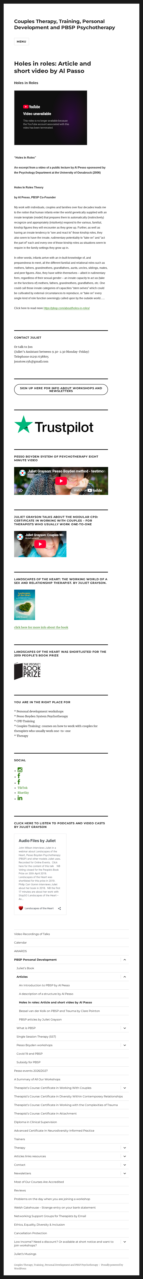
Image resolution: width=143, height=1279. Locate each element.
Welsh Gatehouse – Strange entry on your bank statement (55, 1207)
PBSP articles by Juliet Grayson (40, 1019)
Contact (19, 1164)
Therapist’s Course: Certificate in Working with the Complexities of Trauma (66, 1105)
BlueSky (23, 792)
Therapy (19, 1147)
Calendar (20, 942)
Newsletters (22, 1173)
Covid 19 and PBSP (30, 1053)
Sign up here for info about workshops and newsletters (61, 390)
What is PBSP (26, 1028)
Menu (21, 41)
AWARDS (20, 951)
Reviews (20, 1190)
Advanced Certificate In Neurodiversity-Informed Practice (54, 1130)
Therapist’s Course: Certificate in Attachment (45, 1113)
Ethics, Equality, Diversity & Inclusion (39, 1224)
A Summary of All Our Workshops (37, 1079)
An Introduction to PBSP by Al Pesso (44, 985)
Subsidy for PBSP (28, 1062)
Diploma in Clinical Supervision (35, 1122)
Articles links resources (30, 1156)
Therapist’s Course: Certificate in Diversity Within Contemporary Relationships (68, 1096)
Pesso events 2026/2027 (31, 1070)
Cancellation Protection (30, 1233)
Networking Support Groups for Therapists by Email (50, 1216)
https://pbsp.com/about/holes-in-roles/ (67, 308)
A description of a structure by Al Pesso (46, 994)
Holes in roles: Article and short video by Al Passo (55, 1002)
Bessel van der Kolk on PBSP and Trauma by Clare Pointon (59, 1011)
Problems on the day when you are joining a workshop (52, 1199)
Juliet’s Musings (25, 1254)
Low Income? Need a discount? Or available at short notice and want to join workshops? (64, 1243)
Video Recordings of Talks (32, 934)
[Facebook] (19, 777)
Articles (22, 976)
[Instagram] (20, 770)
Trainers (19, 1139)
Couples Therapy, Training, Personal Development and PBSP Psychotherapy (64, 24)
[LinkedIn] (20, 799)
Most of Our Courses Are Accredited (39, 1182)
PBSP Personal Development (35, 959)
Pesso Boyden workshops (34, 1045)
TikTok (23, 788)
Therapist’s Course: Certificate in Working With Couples (52, 1088)
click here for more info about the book (41, 627)
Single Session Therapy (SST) (36, 1036)
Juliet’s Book (25, 968)
